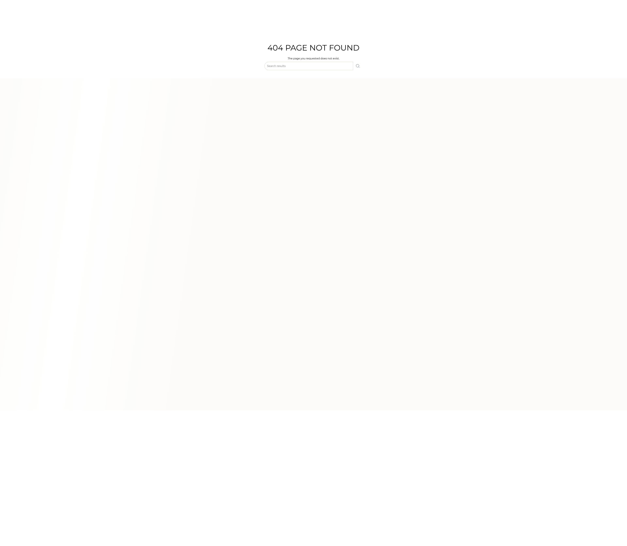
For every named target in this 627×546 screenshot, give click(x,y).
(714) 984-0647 (16, 11)
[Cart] (617, 23)
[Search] (357, 66)
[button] (262, 31)
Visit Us (31, 11)
